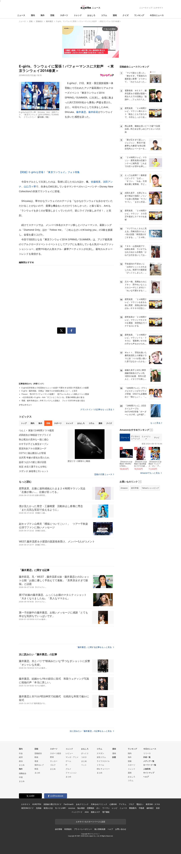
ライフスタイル (103, 761)
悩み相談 (81, 808)
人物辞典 (147, 769)
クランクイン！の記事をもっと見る (96, 409)
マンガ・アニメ (72, 757)
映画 (36, 757)
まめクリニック (82, 804)
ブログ (131, 804)
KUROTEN (36, 804)
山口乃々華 (30, 186)
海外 (43, 15)
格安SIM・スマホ (153, 804)
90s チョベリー (103, 769)
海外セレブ (39, 765)
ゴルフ (53, 765)
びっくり (85, 753)
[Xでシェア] (61, 330)
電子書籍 (105, 812)
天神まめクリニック (99, 804)
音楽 (36, 761)
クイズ (126, 15)
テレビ (156, 437)
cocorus (71, 808)
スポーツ (64, 15)
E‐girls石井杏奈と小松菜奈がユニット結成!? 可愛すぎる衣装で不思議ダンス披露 (55, 388)
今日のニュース (157, 15)
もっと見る (155, 423)
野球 (52, 757)
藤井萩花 (93, 112)
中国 (21, 777)
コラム (104, 15)
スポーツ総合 (55, 753)
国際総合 (22, 773)
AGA (87, 812)
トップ (24, 423)
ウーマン (106, 808)
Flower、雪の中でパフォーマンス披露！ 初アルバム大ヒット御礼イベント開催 (56, 394)
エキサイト (158, 8)
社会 (21, 753)
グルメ (68, 769)
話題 (114, 757)
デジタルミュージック (135, 437)
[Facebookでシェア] (71, 330)
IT (66, 765)
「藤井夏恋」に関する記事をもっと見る (94, 647)
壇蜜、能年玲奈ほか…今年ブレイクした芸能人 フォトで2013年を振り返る (53, 400)
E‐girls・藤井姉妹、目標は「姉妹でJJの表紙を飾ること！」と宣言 (49, 391)
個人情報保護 (99, 829)
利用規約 (68, 829)
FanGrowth (69, 804)
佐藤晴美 (96, 181)
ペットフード (77, 812)
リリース (147, 753)
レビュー (69, 753)
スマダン (100, 753)
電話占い (140, 804)
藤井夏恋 (81, 112)
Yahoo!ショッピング (150, 488)
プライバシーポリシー (83, 829)
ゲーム (68, 761)
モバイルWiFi (60, 808)
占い (98, 808)
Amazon (124, 488)
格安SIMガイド (27, 808)
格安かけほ (48, 808)
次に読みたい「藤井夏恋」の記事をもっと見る (91, 731)
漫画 (115, 15)
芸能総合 (38, 753)
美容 (158, 808)
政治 (21, 761)
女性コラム (101, 757)
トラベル (100, 765)
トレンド (78, 15)
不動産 (141, 808)
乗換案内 (132, 808)
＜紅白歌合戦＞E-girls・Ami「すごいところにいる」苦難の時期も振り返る (52, 397)
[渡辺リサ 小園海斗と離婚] (90, 444)
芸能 (52, 15)
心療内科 (113, 804)
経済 (21, 757)
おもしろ (91, 15)
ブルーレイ (124, 437)
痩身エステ (95, 812)
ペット (84, 765)
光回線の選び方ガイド (52, 804)
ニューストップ (145, 8)
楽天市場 (134, 488)
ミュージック (146, 437)
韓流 (36, 769)
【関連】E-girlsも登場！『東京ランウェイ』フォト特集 (49, 172)
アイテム (122, 804)
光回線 (38, 808)
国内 (33, 15)
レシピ (114, 808)
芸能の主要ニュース (103, 474)
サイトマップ (148, 773)
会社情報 (58, 829)
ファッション (71, 773)
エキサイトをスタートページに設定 (90, 821)
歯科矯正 (150, 808)
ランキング (139, 15)
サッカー (53, 761)
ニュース (21, 15)
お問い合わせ (120, 829)
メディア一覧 (148, 761)
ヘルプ (146, 777)
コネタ (84, 757)
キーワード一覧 (149, 765)
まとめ (21, 765)
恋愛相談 (90, 808)
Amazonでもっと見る (150, 473)
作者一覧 (147, 757)
